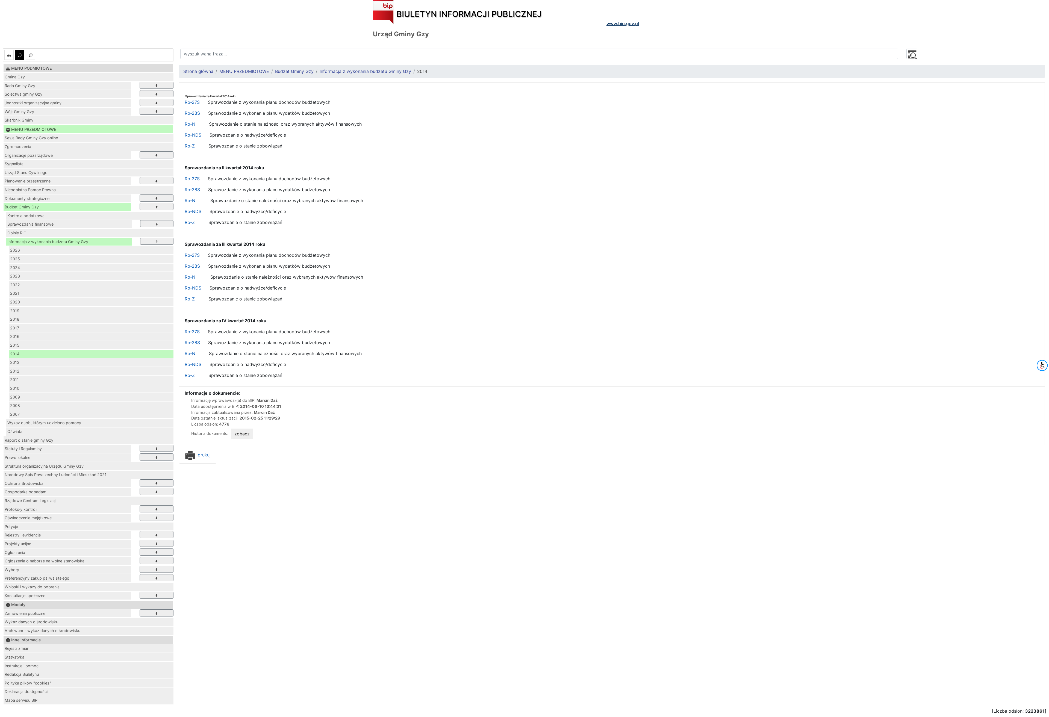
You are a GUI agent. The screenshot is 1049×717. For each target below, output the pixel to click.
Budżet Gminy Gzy (22, 207)
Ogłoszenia (15, 552)
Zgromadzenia (18, 146)
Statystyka (14, 657)
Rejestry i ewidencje (23, 535)
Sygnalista (14, 163)
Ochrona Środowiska (24, 483)
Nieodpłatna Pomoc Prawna (30, 189)
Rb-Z (190, 146)
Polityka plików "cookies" (28, 683)
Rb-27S (192, 102)
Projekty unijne (18, 543)
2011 (14, 379)
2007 (15, 414)
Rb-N (191, 124)
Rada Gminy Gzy (20, 85)
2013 (14, 362)
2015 (14, 345)
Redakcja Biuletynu (22, 674)
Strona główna (198, 71)
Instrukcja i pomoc (22, 665)
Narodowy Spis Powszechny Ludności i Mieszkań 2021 (56, 474)
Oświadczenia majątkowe (28, 517)
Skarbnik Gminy (19, 120)
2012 (14, 371)
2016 (14, 336)
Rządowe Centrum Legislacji (30, 500)
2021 (14, 293)
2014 (14, 354)
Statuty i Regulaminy (23, 448)
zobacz (242, 433)
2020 (15, 302)
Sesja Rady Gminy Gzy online (31, 137)
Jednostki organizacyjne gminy (33, 103)
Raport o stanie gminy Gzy (29, 440)
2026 (15, 250)
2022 (15, 284)
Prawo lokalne (17, 457)
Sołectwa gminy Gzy (23, 94)
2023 (15, 276)
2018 (14, 319)
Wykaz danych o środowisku (31, 621)
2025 (15, 258)
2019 (14, 310)
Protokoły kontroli (21, 509)
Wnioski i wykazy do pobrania (32, 587)
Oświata (14, 431)
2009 (15, 397)
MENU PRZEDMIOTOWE (244, 71)
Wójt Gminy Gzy (19, 111)
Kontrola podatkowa (26, 215)
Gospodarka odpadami (26, 491)
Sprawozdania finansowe (30, 224)
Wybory (12, 569)
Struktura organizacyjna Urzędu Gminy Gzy (44, 466)
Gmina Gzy (15, 77)
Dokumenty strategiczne (27, 198)
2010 (14, 388)
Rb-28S (192, 113)
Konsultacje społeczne (25, 595)
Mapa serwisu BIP (21, 700)
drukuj (203, 455)
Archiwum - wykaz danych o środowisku (42, 630)
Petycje (11, 526)
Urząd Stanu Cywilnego (26, 172)
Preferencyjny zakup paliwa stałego (37, 578)
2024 (15, 267)
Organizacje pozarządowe (29, 155)
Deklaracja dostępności (26, 691)
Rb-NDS (193, 135)
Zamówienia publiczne (25, 613)
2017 (14, 328)
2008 (15, 405)
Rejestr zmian (17, 648)
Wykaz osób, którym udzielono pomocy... (45, 422)
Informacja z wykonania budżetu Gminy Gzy (47, 241)
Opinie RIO (16, 233)
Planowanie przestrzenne (28, 181)
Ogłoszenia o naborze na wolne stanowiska (44, 561)
